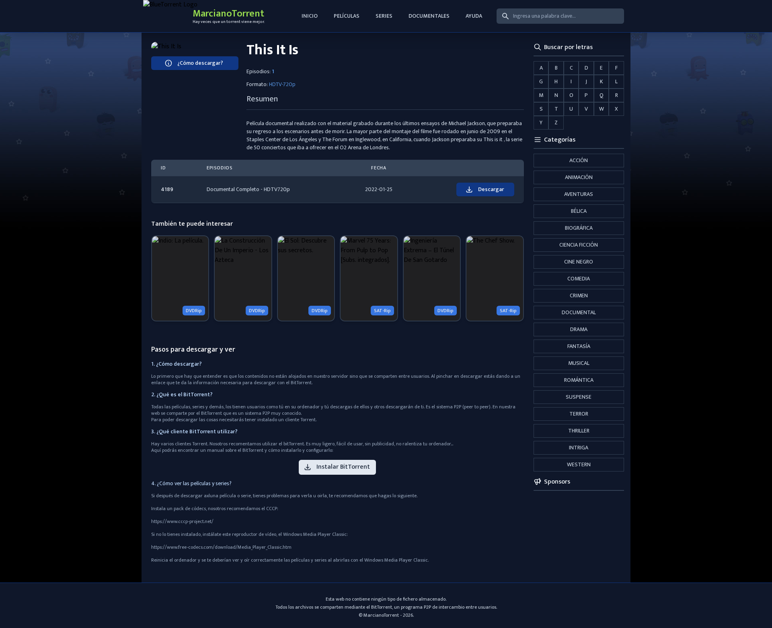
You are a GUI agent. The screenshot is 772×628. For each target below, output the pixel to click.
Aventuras (578, 194)
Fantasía (578, 346)
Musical (578, 363)
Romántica (578, 380)
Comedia (578, 278)
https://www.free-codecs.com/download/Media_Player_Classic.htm (221, 547)
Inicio (310, 16)
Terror (578, 413)
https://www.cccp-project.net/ (182, 521)
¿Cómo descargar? (200, 63)
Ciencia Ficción (578, 244)
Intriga (578, 447)
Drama (578, 329)
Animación (579, 177)
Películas (346, 16)
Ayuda (474, 16)
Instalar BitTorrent (343, 466)
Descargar (491, 189)
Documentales (429, 16)
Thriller (578, 430)
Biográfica (579, 228)
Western (579, 464)
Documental (579, 312)
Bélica (579, 211)
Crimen (579, 295)
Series (384, 16)
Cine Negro (578, 261)
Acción (578, 160)
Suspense (578, 397)
